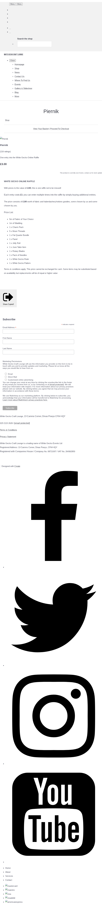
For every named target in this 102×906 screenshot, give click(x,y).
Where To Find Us (22, 80)
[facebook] (53, 567)
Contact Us (19, 76)
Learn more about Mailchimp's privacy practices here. (25, 400)
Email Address (9, 327)
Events (18, 84)
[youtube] (53, 862)
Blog (16, 92)
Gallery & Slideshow (23, 88)
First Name (7, 338)
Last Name (7, 348)
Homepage (19, 64)
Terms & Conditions (8, 430)
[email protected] (57, 384)
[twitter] (53, 665)
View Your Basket (41, 129)
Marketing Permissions (12, 361)
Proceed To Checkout (59, 129)
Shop (17, 68)
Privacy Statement (8, 436)
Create (17, 466)
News (17, 72)
